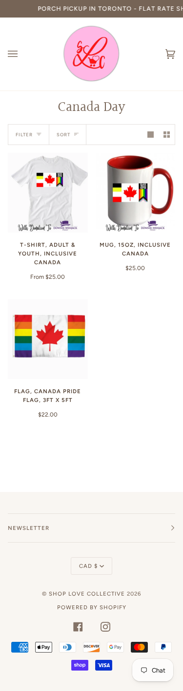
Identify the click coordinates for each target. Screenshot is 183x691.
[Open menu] (22, 54)
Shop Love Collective (87, 593)
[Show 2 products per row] (167, 135)
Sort (63, 134)
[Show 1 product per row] (150, 135)
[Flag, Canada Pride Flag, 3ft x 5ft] (48, 339)
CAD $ (88, 566)
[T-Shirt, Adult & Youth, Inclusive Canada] (48, 193)
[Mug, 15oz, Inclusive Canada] (136, 193)
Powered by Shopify (91, 607)
